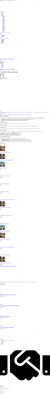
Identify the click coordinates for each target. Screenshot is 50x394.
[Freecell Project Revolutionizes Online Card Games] (2, 174)
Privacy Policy (9, 0)
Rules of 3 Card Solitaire (2, 114)
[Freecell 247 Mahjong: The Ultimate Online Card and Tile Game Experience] (2, 198)
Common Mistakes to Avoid (29, 114)
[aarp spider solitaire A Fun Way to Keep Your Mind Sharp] (2, 261)
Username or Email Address (3, 388)
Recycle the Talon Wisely (23, 114)
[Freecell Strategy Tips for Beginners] (2, 166)
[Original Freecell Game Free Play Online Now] (2, 190)
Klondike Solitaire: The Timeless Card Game (4, 223)
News (0, 169)
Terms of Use (13, 0)
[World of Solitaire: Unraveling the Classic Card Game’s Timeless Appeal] (2, 245)
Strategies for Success (7, 114)
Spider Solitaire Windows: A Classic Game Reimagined (5, 207)
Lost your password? (2, 393)
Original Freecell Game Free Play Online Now (4, 191)
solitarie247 (3, 61)
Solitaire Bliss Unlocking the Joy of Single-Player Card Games (6, 215)
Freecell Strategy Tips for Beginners (5, 316)
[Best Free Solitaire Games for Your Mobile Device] (2, 237)
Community (1, 177)
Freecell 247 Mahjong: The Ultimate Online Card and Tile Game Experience (7, 199)
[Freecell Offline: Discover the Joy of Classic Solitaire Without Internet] (2, 158)
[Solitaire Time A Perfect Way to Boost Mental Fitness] (10, 57)
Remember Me (2, 391)
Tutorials (1, 161)
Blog (0, 70)
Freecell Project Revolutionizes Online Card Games (7, 327)
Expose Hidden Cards (18, 114)
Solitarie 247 (1, 34)
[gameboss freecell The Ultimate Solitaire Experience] (2, 182)
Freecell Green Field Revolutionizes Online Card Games (7, 294)
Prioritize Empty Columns (13, 114)
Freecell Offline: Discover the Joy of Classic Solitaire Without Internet (9, 305)
